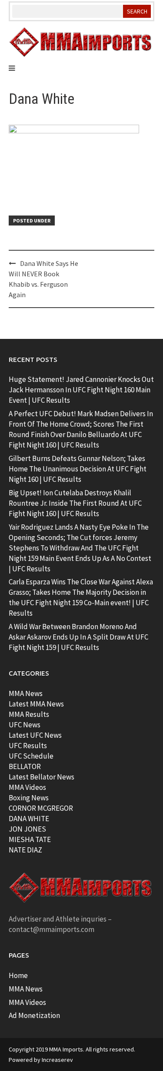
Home (18, 975)
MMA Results (29, 714)
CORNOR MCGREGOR (41, 808)
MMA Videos (27, 787)
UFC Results (28, 745)
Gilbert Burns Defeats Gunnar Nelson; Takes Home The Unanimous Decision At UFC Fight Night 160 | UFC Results (77, 469)
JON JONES (27, 829)
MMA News (26, 693)
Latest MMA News (36, 704)
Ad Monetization (34, 1015)
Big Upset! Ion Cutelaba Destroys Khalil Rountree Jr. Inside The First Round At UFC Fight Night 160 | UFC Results (75, 503)
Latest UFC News (35, 735)
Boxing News (29, 797)
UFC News (24, 724)
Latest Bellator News (41, 777)
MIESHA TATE (30, 839)
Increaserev (57, 1060)
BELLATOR (25, 766)
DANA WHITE (29, 818)
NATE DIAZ (25, 850)
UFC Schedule (31, 756)
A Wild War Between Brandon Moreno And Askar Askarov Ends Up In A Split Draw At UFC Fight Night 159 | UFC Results (78, 637)
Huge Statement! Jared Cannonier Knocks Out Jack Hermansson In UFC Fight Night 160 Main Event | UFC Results (81, 390)
